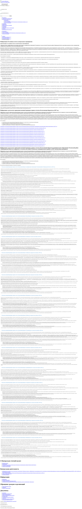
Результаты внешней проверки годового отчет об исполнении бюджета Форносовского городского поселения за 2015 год (22, 420)
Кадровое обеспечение (6, 480)
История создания (5, 463)
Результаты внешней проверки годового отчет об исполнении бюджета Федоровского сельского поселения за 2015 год (22, 402)
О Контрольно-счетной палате (7, 18)
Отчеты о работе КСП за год (7, 473)
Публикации (4, 26)
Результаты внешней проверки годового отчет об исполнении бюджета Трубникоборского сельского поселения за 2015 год (23, 367)
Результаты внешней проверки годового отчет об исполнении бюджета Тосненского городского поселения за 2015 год (22, 347)
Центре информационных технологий (10, 501)
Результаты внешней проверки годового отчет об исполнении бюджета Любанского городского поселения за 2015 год (22, 252)
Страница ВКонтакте (5, 1)
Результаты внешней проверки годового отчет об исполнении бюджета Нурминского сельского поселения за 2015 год (22, 295)
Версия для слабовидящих (5, 2)
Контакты (3, 28)
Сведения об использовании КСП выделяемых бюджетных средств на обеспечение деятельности (18, 481)
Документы (4, 23)
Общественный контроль (6, 494)
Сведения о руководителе (6, 465)
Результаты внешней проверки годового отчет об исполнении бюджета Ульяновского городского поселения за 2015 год (22, 382)
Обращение (4, 487)
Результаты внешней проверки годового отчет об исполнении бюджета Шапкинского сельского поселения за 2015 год (22, 437)
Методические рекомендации (7, 493)
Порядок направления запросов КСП (8, 495)
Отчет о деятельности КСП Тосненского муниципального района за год (16, 21)
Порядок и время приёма (6, 488)
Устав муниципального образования (8, 498)
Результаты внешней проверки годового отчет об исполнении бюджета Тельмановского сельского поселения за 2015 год (22, 330)
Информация (4, 24)
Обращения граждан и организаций (8, 27)
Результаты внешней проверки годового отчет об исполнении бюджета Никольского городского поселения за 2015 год (22, 274)
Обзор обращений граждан (6, 486)
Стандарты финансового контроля (7, 497)
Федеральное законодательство (7, 499)
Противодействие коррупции (7, 29)
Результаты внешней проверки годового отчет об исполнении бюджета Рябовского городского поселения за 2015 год (22, 315)
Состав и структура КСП (6, 466)
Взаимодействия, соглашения (7, 25)
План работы (6, 20)
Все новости (4, 17)
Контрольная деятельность (6, 19)
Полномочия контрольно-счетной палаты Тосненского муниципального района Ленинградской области (19, 464)
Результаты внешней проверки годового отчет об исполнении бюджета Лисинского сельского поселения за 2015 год (21, 236)
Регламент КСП (4, 496)
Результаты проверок (7, 22)
